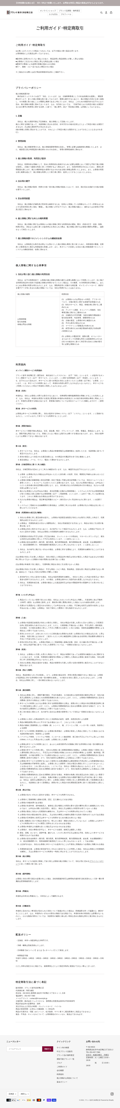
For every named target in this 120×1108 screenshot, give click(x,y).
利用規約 (60, 1074)
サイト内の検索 (63, 1048)
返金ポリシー (62, 1082)
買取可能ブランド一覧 (65, 1059)
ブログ (59, 1063)
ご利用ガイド (62, 1067)
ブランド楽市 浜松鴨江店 (92, 1100)
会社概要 (60, 1070)
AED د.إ (24, 1094)
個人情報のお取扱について (67, 1078)
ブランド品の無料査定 (65, 1055)
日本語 (11, 1094)
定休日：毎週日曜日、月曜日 (97, 1055)
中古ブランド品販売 (65, 1051)
